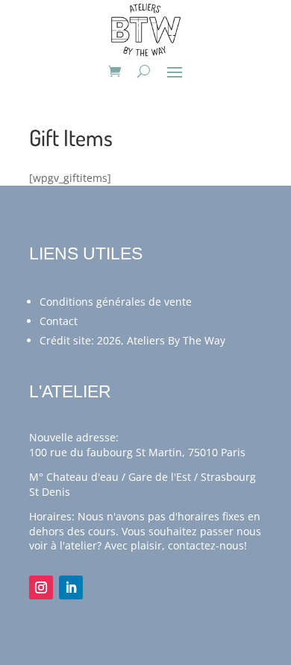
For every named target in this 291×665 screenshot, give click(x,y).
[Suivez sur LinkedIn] (71, 587)
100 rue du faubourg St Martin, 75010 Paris (137, 452)
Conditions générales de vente (116, 301)
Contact (59, 321)
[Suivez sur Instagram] (41, 587)
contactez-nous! (207, 545)
